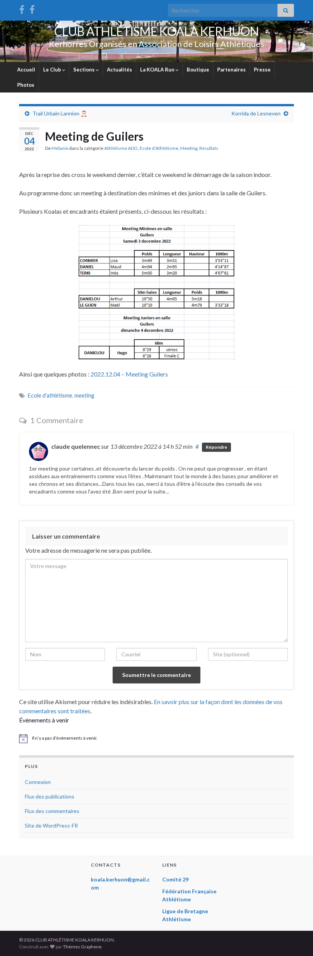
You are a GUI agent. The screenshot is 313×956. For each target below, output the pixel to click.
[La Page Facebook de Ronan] (32, 8)
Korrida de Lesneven (256, 113)
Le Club (52, 70)
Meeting (188, 148)
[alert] (156, 738)
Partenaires (231, 70)
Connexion (38, 782)
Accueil (26, 70)
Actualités (119, 70)
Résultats (208, 148)
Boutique (198, 70)
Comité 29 (175, 879)
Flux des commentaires (52, 811)
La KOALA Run (158, 70)
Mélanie (60, 148)
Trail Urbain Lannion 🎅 (59, 113)
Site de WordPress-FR (51, 825)
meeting (84, 395)
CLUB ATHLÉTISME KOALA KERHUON (156, 31)
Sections (84, 70)
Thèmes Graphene (82, 947)
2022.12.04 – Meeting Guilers (129, 374)
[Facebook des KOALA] (21, 8)
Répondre (216, 447)
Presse (262, 70)
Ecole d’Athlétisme (159, 148)
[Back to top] (295, 938)
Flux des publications (49, 796)
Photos (25, 85)
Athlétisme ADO (121, 148)
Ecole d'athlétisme (50, 395)
